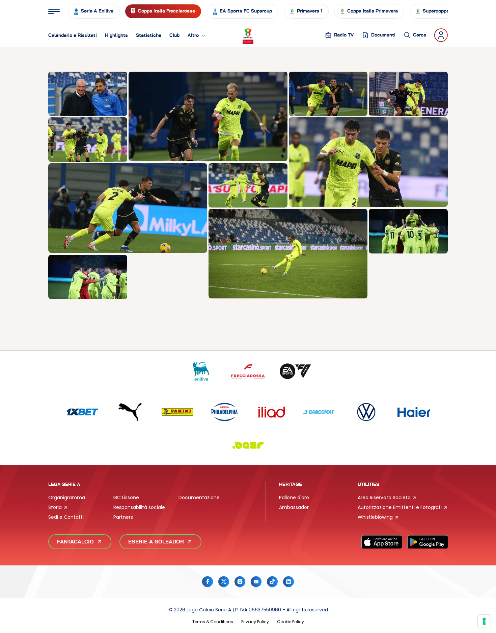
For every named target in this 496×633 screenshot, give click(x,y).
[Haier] (413, 412)
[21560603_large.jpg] (408, 94)
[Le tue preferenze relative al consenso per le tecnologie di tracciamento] (484, 621)
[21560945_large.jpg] (248, 185)
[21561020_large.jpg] (288, 253)
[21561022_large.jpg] (87, 277)
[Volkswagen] (366, 412)
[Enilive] (201, 371)
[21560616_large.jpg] (328, 94)
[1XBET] (83, 412)
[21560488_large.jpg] (87, 94)
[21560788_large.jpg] (127, 208)
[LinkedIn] (288, 581)
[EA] (295, 371)
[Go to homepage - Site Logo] (248, 35)
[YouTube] (256, 581)
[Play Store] (427, 542)
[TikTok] (272, 581)
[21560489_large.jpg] (208, 116)
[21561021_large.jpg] (408, 231)
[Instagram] (240, 581)
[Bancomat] (319, 412)
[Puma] (130, 412)
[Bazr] (248, 444)
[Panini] (177, 412)
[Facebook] (207, 581)
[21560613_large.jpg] (87, 139)
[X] (223, 581)
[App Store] (381, 542)
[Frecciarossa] (248, 371)
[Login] (441, 35)
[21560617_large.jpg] (368, 162)
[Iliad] (271, 412)
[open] (54, 11)
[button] (196, 35)
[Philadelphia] (224, 412)
